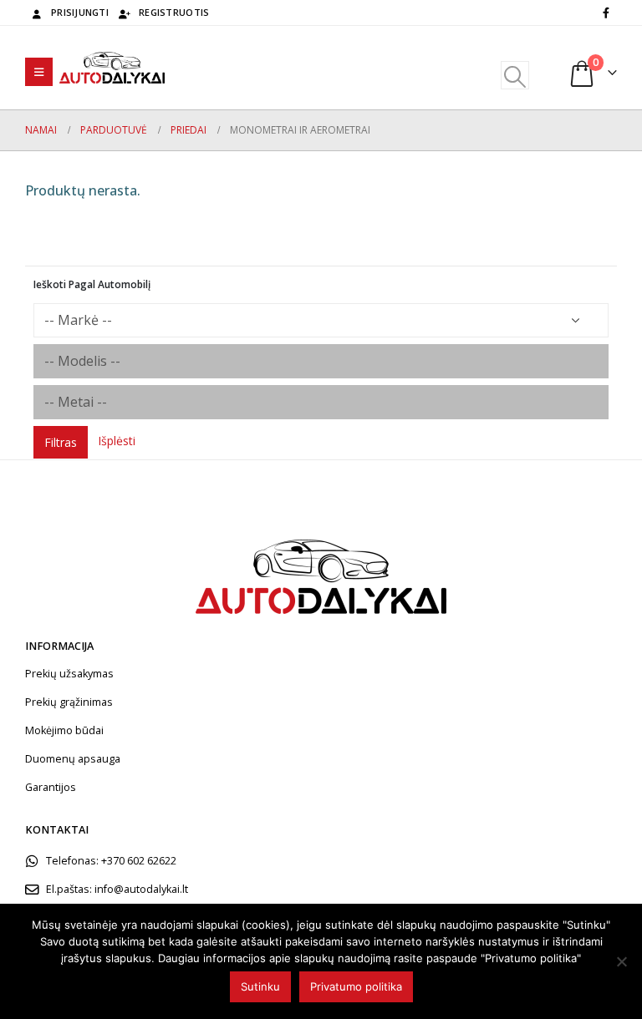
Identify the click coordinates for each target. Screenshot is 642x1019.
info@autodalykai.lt (141, 889)
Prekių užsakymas (69, 674)
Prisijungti (80, 12)
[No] (621, 961)
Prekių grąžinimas (69, 702)
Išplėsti (116, 441)
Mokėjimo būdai (64, 730)
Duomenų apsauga (72, 759)
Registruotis (174, 12)
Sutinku (260, 986)
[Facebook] (606, 12)
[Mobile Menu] (39, 72)
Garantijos (50, 787)
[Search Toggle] (514, 75)
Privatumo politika (356, 986)
